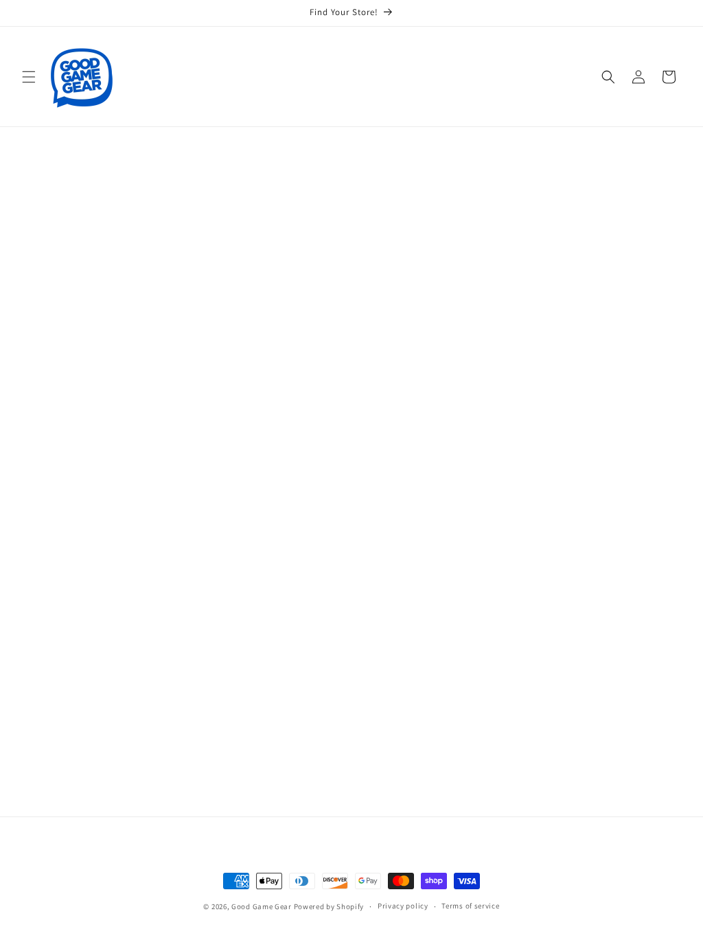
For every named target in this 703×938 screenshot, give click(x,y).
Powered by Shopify (329, 906)
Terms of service (470, 906)
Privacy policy (403, 906)
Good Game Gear (261, 906)
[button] (29, 77)
